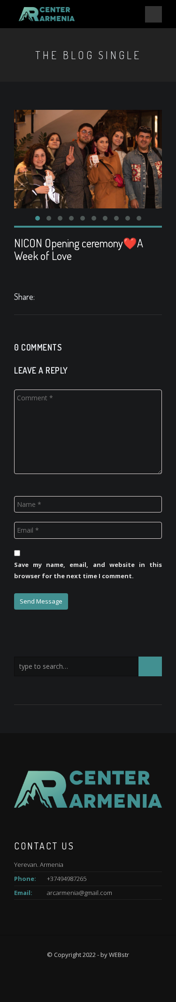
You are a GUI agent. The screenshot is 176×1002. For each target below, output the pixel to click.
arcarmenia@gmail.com (79, 892)
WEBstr (119, 954)
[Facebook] (42, 297)
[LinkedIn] (51, 297)
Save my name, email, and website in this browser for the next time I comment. (88, 570)
